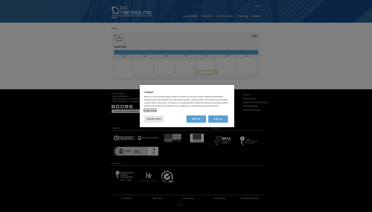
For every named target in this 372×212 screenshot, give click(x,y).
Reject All (218, 119)
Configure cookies (154, 119)
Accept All (196, 119)
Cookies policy (150, 110)
